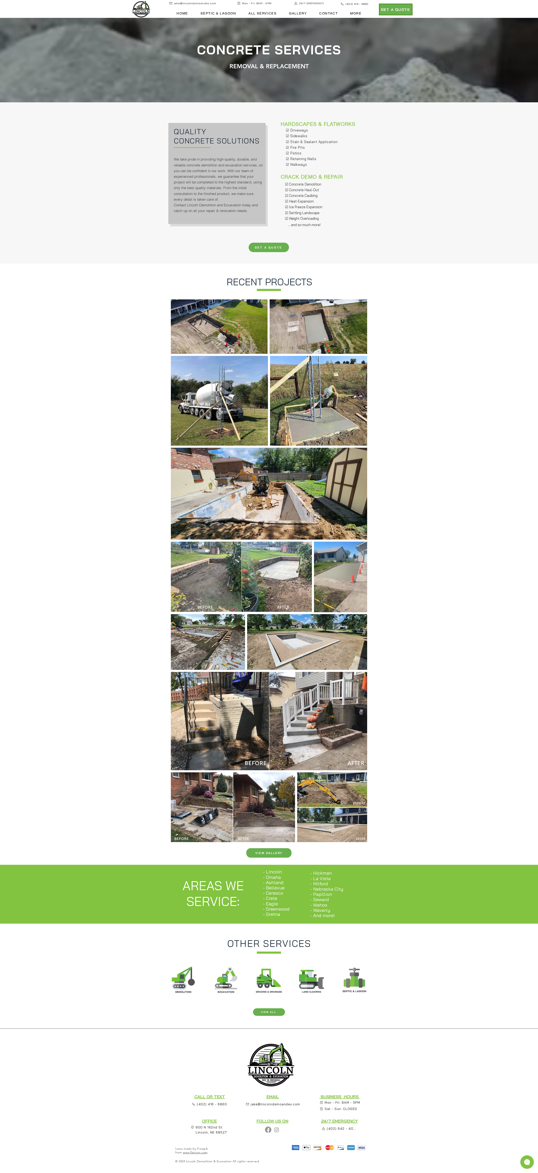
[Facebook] (268, 1130)
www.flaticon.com (195, 1152)
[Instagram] (276, 1130)
